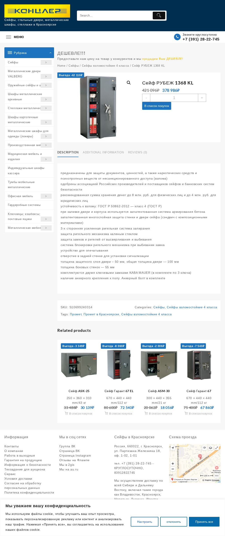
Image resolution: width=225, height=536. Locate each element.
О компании (13, 451)
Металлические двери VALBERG (24, 74)
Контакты (11, 446)
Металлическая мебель (25, 227)
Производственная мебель (27, 145)
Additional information (103, 152)
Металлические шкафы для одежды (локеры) (28, 133)
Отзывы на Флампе (74, 460)
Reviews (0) (137, 152)
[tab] (69, 152)
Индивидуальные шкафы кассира (26, 170)
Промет (75, 314)
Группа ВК (67, 446)
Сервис (10, 474)
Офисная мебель (20, 196)
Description (67, 152)
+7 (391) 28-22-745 (201, 39)
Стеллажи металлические (27, 108)
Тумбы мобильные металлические (21, 184)
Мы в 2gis (66, 464)
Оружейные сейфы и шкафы (28, 85)
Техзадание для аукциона (24, 469)
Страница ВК (69, 451)
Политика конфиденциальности (29, 492)
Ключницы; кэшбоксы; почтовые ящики (24, 216)
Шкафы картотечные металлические (23, 120)
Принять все (204, 521)
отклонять (174, 521)
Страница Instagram (75, 455)
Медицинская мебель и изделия (25, 156)
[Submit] (159, 15)
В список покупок (156, 106)
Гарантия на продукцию (23, 460)
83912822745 (124, 472)
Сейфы (13, 62)
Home (61, 65)
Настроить (144, 521)
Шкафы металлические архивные (25, 96)
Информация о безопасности (27, 464)
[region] (112, 517)
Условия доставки (18, 478)
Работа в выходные (19, 455)
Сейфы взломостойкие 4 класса (105, 65)
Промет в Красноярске (101, 314)
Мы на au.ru (68, 469)
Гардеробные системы (24, 205)
